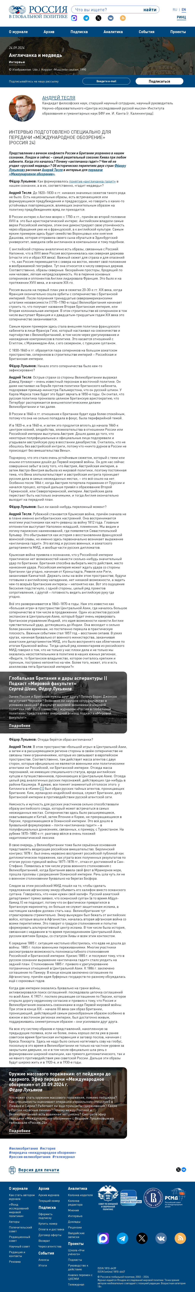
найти (150, 9)
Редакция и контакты (17, 1254)
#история (47, 1148)
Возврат (44, 1241)
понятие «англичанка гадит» (92, 181)
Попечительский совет (20, 1229)
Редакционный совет (19, 1239)
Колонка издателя (80, 1195)
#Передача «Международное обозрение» (42, 1152)
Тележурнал (76, 1284)
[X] (178, 1169)
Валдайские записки (76, 1235)
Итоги (42, 1265)
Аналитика (113, 31)
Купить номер (47, 1223)
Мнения (73, 1210)
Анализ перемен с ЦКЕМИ (80, 1277)
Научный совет (19, 1246)
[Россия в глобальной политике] (38, 12)
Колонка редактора (75, 1202)
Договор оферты (50, 1235)
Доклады (74, 1221)
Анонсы (43, 1260)
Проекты (178, 31)
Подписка (79, 31)
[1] (42, 788)
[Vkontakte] (110, 18)
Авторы (14, 1221)
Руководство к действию (78, 1267)
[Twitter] (98, 18)
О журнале (18, 31)
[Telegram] (86, 18)
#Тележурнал (63, 1157)
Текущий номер (49, 1201)
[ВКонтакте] (183, 1169)
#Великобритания (23, 1148)
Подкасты (75, 1260)
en (184, 9)
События (146, 31)
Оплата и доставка (51, 1229)
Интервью (17, 62)
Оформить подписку (45, 1216)
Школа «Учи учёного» (76, 1252)
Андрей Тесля (58, 97)
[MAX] (74, 18)
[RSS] (123, 18)
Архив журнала (48, 1195)
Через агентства (49, 1246)
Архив (49, 31)
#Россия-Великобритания (29, 1157)
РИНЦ (181, 17)
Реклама (15, 1261)
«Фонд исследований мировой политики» (19, 1210)
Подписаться (159, 81)
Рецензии (75, 1227)
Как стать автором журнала (22, 1197)
